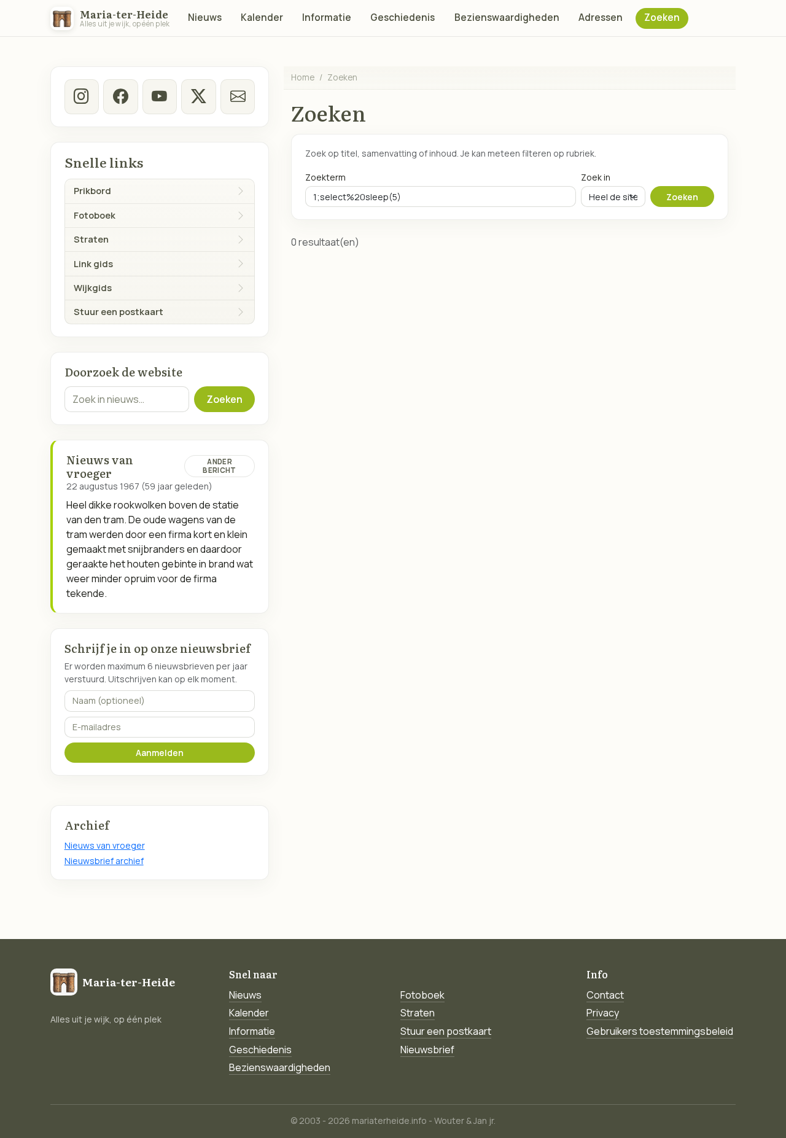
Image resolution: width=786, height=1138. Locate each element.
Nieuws (205, 17)
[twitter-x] (198, 96)
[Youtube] (159, 96)
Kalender (262, 17)
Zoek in (595, 177)
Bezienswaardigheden (506, 17)
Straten (417, 1012)
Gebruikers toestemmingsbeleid (659, 1031)
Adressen (600, 17)
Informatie (326, 17)
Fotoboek (422, 995)
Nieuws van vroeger (104, 845)
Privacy (602, 1012)
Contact (605, 995)
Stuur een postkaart (445, 1031)
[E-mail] (237, 96)
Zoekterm (325, 177)
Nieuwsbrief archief (104, 861)
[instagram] (81, 96)
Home (302, 77)
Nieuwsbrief (427, 1049)
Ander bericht (219, 466)
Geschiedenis (402, 17)
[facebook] (120, 96)
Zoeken (662, 17)
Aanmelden (160, 752)
